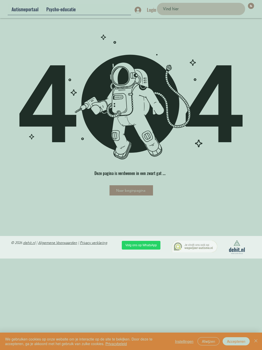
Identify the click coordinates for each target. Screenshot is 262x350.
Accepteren (236, 341)
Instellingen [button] (184, 341)
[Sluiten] (256, 341)
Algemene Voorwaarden (57, 242)
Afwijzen (208, 341)
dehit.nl (29, 242)
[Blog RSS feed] (251, 6)
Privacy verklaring (93, 242)
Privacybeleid (116, 343)
